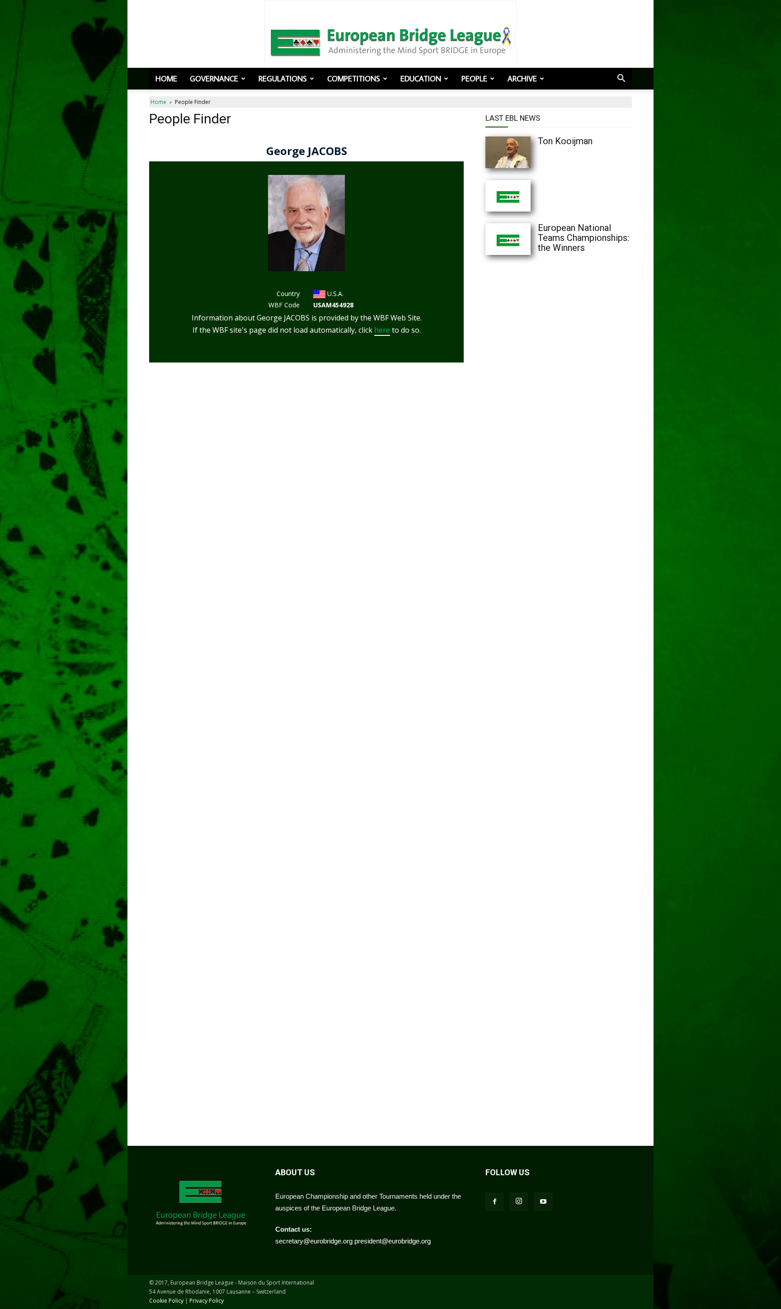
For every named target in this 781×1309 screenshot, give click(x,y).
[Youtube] (543, 1202)
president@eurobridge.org (392, 1241)
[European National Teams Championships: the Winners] (526, 239)
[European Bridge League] (390, 40)
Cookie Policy (166, 1300)
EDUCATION (420, 79)
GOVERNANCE (214, 79)
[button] (621, 79)
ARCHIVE (522, 79)
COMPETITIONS (353, 79)
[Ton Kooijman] (526, 152)
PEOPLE (474, 79)
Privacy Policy (206, 1300)
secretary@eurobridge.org (314, 1241)
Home (166, 79)
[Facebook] (494, 1202)
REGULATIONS (283, 79)
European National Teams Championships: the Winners (583, 237)
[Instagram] (519, 1202)
